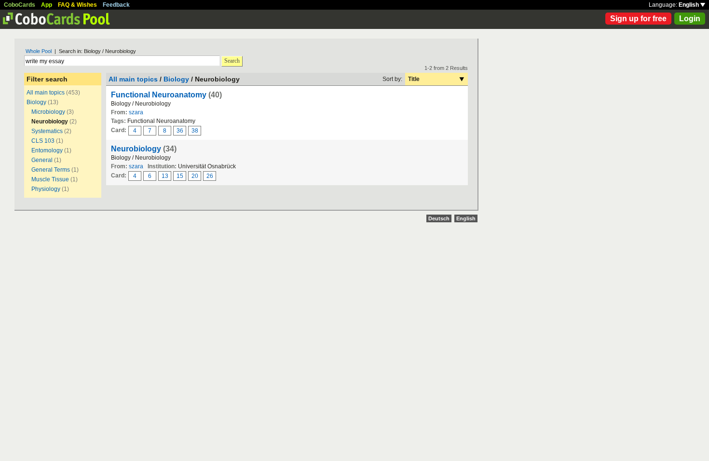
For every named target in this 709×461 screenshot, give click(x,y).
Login (689, 18)
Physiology (45, 189)
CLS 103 (43, 140)
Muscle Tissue (50, 179)
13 (165, 176)
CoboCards (19, 4)
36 (180, 130)
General (42, 160)
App (46, 4)
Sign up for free (638, 18)
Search (232, 60)
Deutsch (439, 218)
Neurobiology (136, 149)
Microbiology (48, 111)
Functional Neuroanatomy (158, 95)
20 (194, 176)
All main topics (46, 92)
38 (194, 130)
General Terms (50, 169)
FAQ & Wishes (77, 4)
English (689, 4)
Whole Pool (39, 51)
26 (209, 176)
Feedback (116, 4)
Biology (36, 102)
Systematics (47, 131)
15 (180, 176)
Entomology (47, 150)
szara (136, 112)
